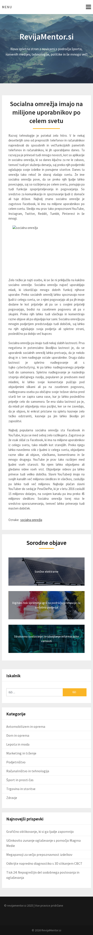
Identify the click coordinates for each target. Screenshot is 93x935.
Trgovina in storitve (20, 789)
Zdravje (11, 797)
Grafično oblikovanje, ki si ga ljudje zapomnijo (40, 831)
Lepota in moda (17, 744)
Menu (7, 7)
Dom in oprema (17, 735)
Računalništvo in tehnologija (27, 771)
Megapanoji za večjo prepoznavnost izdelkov (39, 854)
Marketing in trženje (21, 753)
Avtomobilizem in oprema (25, 726)
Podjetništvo (16, 762)
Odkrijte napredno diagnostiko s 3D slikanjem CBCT (44, 863)
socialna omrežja (31, 520)
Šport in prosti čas (20, 780)
